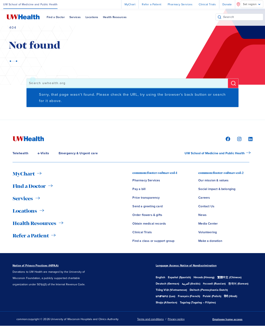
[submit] (219, 17)
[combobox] (243, 17)
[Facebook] (227, 138)
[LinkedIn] (248, 138)
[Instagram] (238, 138)
